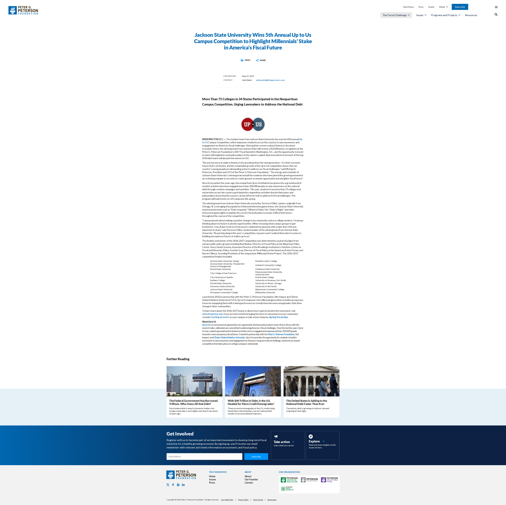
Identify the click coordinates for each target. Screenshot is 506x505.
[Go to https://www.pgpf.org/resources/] (323, 442)
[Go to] (245, 60)
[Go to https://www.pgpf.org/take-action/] (287, 441)
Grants (431, 7)
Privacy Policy (243, 500)
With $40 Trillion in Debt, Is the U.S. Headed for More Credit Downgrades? (251, 402)
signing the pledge (278, 317)
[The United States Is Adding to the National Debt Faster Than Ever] (311, 381)
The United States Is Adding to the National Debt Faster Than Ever (306, 402)
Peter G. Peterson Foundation (281, 334)
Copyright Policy (227, 500)
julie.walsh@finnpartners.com (270, 80)
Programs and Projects (444, 15)
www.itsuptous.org (212, 313)
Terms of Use (258, 500)
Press (421, 7)
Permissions (272, 500)
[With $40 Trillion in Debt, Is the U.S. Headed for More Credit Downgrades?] (253, 381)
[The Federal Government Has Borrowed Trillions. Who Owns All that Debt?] (194, 381)
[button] (460, 7)
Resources (471, 15)
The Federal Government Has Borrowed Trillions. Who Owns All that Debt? (193, 402)
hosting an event (220, 317)
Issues (419, 15)
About (442, 7)
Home (212, 476)
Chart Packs (408, 7)
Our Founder (251, 479)
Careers (249, 482)
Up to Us (206, 324)
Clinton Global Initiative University (229, 337)
